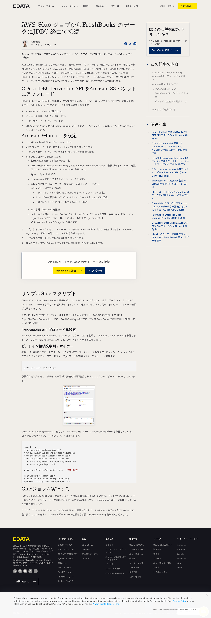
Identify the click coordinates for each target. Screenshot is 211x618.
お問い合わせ (186, 6)
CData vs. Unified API (115, 573)
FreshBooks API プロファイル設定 (171, 95)
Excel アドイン (64, 572)
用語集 (156, 567)
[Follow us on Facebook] (125, 43)
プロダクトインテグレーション (116, 551)
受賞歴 (132, 558)
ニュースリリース (137, 549)
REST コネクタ (64, 567)
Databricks (182, 549)
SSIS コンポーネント (91, 554)
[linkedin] (15, 571)
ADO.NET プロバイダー (68, 554)
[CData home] (23, 6)
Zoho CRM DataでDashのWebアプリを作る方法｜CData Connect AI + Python (170, 135)
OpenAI (180, 567)
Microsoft (181, 558)
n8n (179, 563)
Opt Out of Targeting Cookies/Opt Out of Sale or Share (173, 609)
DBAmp (85, 558)
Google (180, 554)
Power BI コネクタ (66, 576)
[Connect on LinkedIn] (134, 43)
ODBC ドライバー (66, 545)
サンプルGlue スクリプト (165, 88)
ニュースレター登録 (162, 563)
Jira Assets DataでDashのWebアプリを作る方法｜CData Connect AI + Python (170, 226)
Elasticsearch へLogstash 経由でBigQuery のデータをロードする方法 (169, 184)
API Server (62, 563)
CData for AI (132, 6)
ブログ (156, 554)
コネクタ (109, 545)
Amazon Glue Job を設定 (165, 84)
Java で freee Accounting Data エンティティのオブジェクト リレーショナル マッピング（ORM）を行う (170, 161)
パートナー (111, 564)
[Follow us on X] (130, 43)
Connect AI (87, 549)
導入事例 (157, 549)
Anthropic (181, 545)
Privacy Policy (179, 601)
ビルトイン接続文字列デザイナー (171, 103)
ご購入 (162, 6)
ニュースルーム (136, 554)
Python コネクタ (65, 558)
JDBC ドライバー (66, 549)
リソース (157, 558)
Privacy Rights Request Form (105, 604)
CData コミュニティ (162, 545)
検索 (170, 6)
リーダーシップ (136, 563)
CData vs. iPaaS (113, 568)
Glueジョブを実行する (163, 109)
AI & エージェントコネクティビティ (116, 558)
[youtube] (25, 571)
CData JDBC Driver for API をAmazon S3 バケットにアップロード (169, 76)
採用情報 (133, 572)
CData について (136, 545)
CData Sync (87, 545)
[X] (20, 571)
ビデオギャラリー (161, 572)
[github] (30, 571)
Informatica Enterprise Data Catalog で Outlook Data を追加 (168, 216)
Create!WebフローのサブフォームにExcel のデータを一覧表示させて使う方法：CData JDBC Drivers (170, 206)
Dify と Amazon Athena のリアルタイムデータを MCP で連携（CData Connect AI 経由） (170, 172)
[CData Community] (36, 571)
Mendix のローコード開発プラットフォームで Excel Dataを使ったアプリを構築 (170, 237)
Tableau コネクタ (66, 581)
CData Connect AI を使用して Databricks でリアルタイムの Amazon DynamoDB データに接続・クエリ (170, 148)
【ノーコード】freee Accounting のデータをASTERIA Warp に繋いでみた (170, 195)
